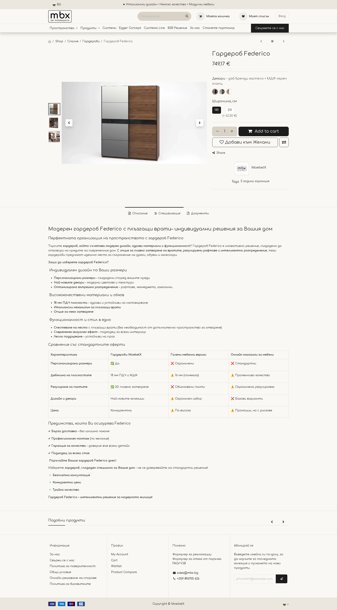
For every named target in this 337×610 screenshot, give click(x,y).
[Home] (49, 41)
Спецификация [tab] (169, 213)
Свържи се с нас (62, 560)
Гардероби (91, 41)
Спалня (72, 41)
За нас (55, 554)
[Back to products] (272, 41)
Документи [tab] (199, 213)
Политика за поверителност (72, 566)
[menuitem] (63, 28)
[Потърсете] (187, 16)
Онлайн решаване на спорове (73, 578)
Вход (282, 16)
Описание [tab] (139, 213)
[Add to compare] (284, 142)
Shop (59, 41)
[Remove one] (217, 131)
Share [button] (220, 152)
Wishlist (116, 566)
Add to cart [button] (266, 131)
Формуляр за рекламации (192, 554)
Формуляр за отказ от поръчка (197, 559)
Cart (114, 560)
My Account (119, 554)
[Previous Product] (261, 41)
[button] (69, 122)
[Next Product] (284, 41)
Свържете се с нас (269, 28)
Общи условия (60, 572)
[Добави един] (232, 131)
